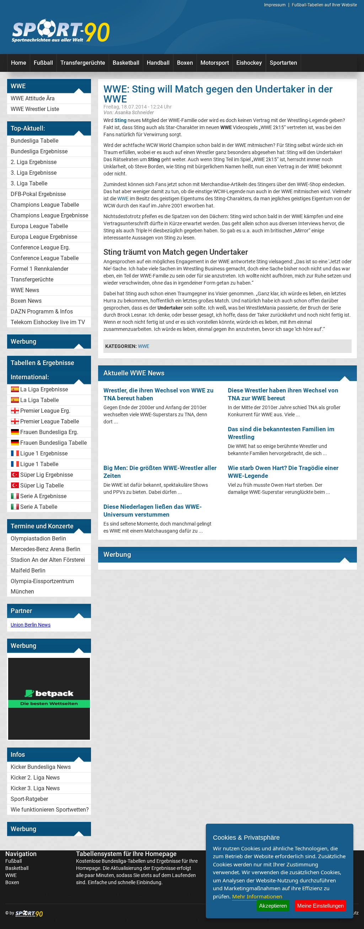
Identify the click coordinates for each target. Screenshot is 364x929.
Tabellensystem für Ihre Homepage (126, 853)
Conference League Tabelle (45, 258)
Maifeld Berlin (28, 570)
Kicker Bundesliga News (41, 767)
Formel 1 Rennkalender (39, 268)
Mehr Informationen (257, 896)
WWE (123, 198)
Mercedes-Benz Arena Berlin (45, 549)
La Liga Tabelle (39, 400)
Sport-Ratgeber (29, 799)
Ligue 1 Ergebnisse (44, 453)
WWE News (25, 290)
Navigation (21, 853)
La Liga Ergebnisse (44, 389)
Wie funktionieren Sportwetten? (50, 809)
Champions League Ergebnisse (49, 215)
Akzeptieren (273, 906)
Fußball (43, 62)
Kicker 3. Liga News (35, 788)
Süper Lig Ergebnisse (46, 474)
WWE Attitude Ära (33, 98)
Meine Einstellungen (320, 906)
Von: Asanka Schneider (128, 112)
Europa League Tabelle (39, 226)
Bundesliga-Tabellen (124, 861)
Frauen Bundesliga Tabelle (53, 442)
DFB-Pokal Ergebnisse (38, 194)
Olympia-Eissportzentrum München (42, 586)
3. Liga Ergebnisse (34, 172)
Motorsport (214, 62)
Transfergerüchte (82, 62)
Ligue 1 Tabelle (39, 464)
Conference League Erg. (40, 247)
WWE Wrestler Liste (35, 109)
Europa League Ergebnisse (44, 236)
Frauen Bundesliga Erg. (49, 432)
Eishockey (249, 62)
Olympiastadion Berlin (38, 538)
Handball (158, 62)
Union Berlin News (30, 625)
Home (18, 62)
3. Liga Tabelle (29, 183)
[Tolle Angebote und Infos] (49, 738)
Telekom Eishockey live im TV (48, 322)
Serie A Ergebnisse (43, 496)
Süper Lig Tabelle (42, 485)
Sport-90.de (60, 31)
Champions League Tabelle (45, 204)
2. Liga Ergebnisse (34, 162)
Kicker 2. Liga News (35, 777)
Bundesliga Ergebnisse (39, 151)
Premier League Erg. (45, 410)
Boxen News (26, 300)
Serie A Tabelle (38, 506)
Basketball (126, 62)
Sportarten (283, 62)
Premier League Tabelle (49, 421)
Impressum (275, 5)
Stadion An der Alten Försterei (48, 559)
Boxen (185, 62)
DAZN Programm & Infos (42, 311)
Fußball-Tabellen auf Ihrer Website (324, 5)
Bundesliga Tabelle (34, 140)
